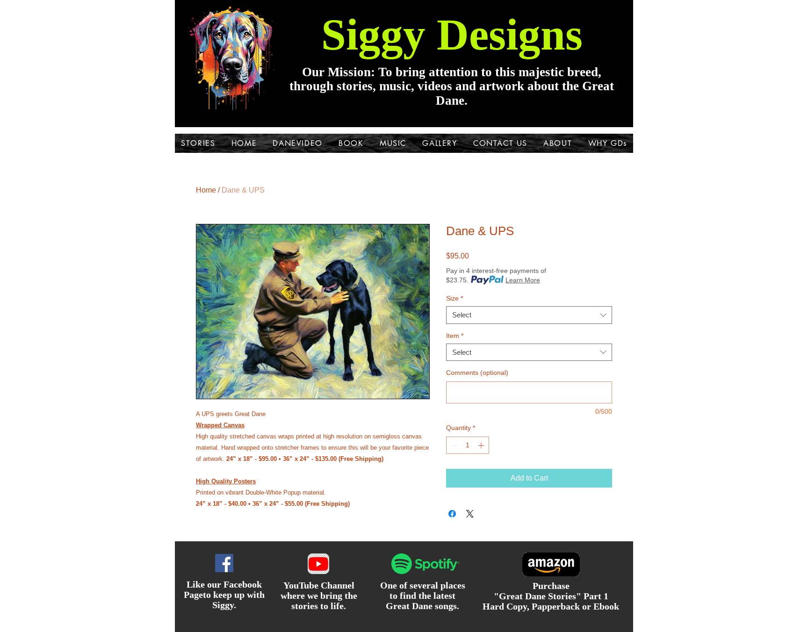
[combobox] (529, 315)
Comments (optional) (477, 372)
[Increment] (482, 445)
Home (206, 190)
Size (454, 298)
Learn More (522, 280)
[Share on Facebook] (452, 513)
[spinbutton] (467, 445)
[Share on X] (470, 513)
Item (454, 335)
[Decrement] (453, 445)
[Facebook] (224, 563)
